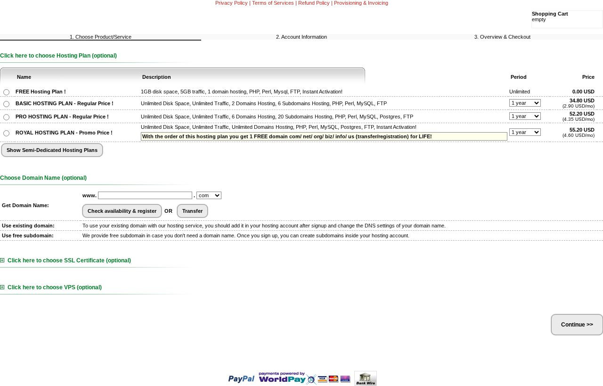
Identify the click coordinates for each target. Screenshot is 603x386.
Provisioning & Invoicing (361, 3)
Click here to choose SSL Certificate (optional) (69, 260)
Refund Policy (314, 3)
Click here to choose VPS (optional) (55, 287)
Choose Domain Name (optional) (43, 178)
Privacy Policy (231, 3)
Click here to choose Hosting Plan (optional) (58, 55)
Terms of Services (273, 3)
